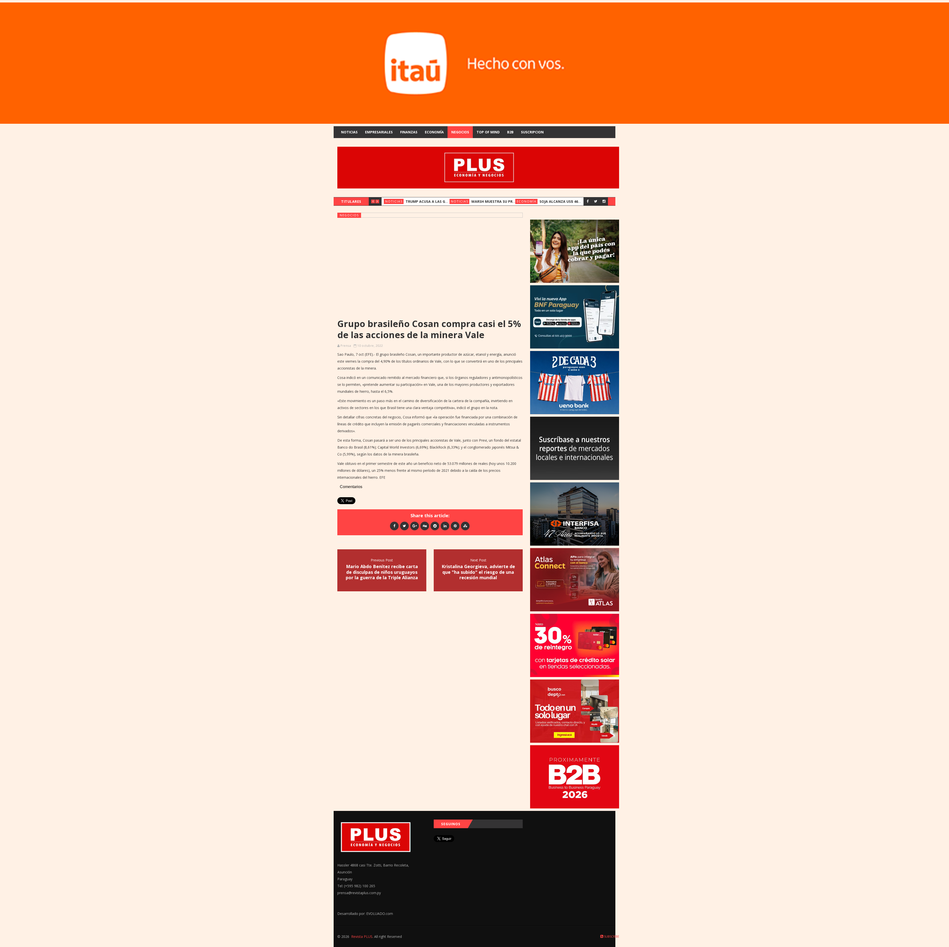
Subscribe (611, 936)
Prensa (346, 346)
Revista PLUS (361, 936)
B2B (510, 132)
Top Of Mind (488, 132)
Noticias (349, 132)
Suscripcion (532, 132)
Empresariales (379, 132)
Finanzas (408, 132)
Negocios (460, 132)
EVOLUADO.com (379, 913)
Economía (434, 132)
